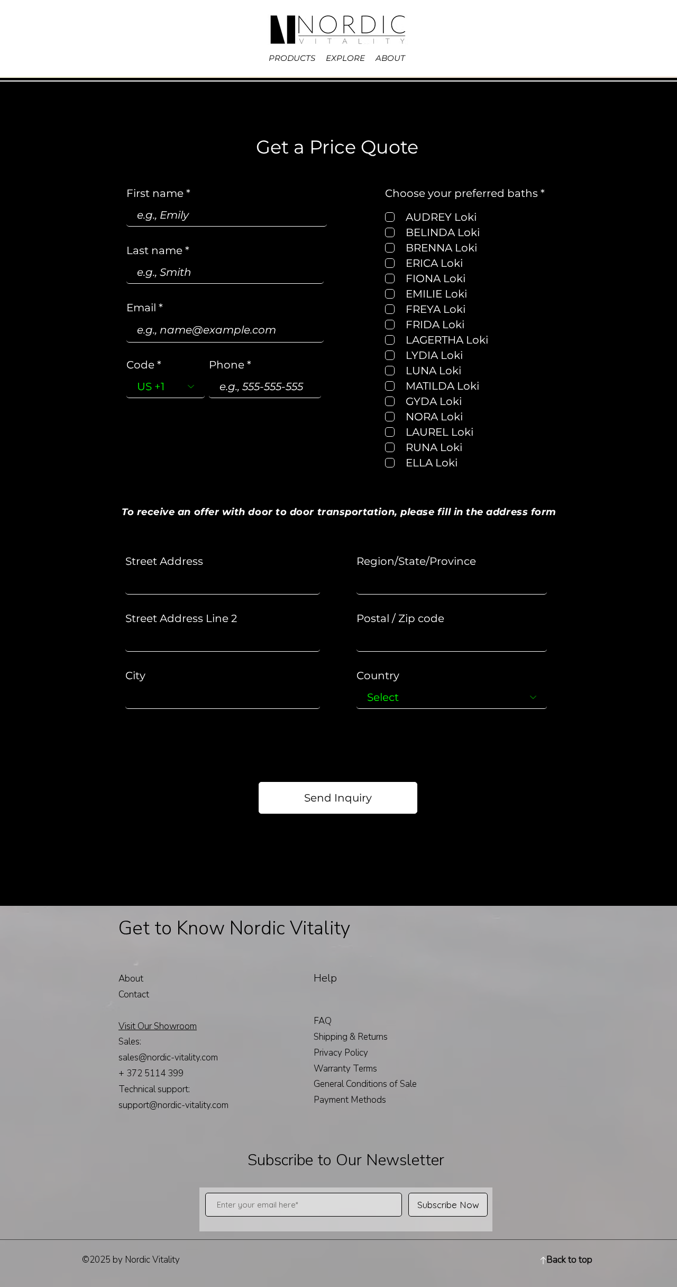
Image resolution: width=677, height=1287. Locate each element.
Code (140, 364)
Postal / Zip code (400, 618)
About (130, 979)
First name (155, 193)
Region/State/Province (416, 561)
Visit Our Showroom (157, 1026)
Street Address (164, 561)
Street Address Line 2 (181, 618)
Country (377, 675)
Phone (226, 364)
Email (141, 307)
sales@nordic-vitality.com (168, 1057)
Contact (133, 994)
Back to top (569, 1260)
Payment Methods (351, 1100)
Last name (154, 250)
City (135, 675)
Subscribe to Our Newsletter (346, 1160)
